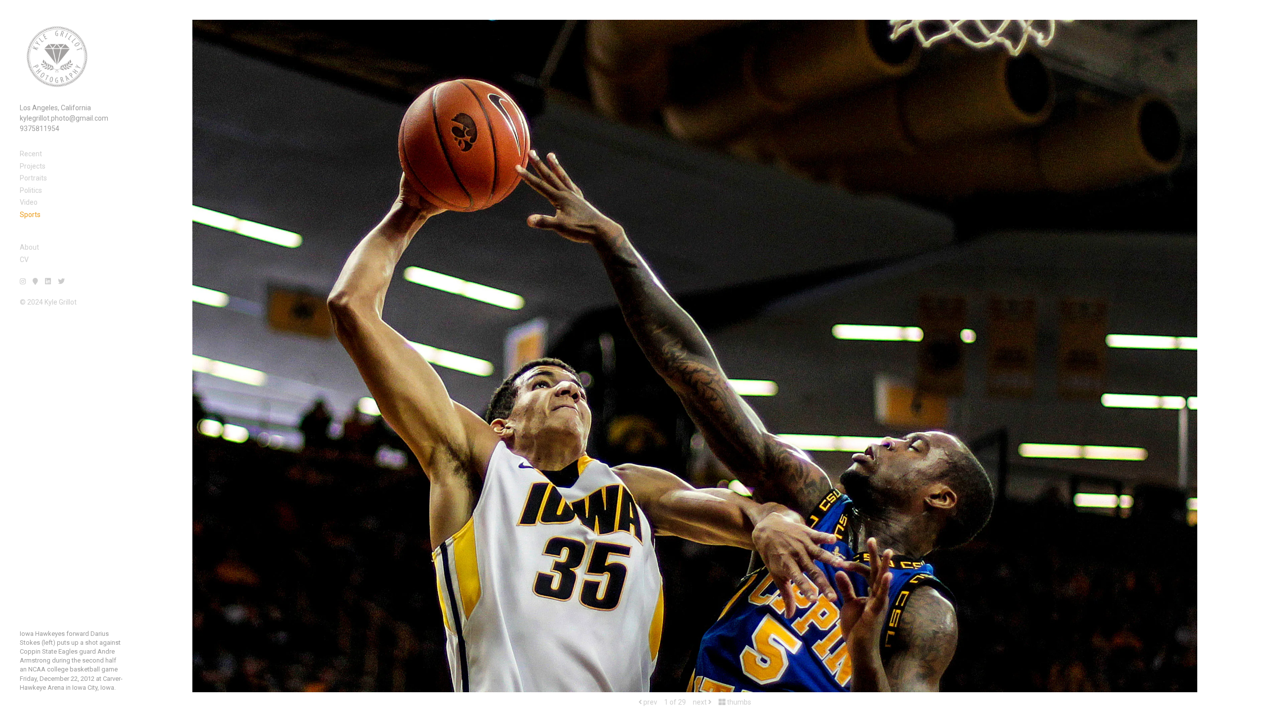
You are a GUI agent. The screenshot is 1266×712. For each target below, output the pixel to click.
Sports (30, 215)
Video (29, 202)
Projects (32, 166)
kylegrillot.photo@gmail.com (64, 118)
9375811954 (39, 129)
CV (24, 260)
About (29, 247)
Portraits (33, 178)
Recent (31, 154)
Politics (31, 190)
